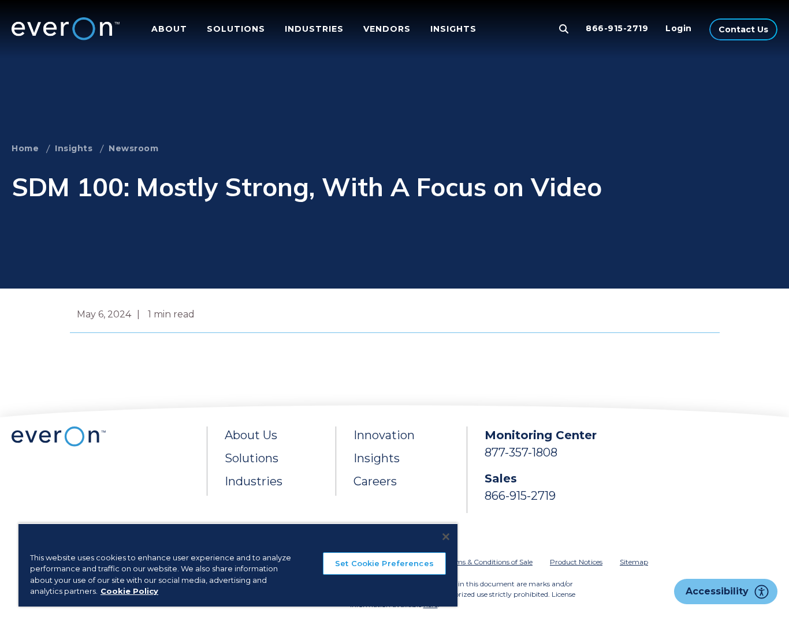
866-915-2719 (617, 28)
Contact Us (744, 29)
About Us (251, 435)
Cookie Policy (129, 591)
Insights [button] (453, 29)
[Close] (445, 536)
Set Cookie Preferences (384, 563)
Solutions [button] (236, 29)
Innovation (384, 435)
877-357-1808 (521, 452)
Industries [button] (314, 29)
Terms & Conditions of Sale (489, 561)
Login (678, 28)
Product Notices (576, 561)
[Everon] (63, 28)
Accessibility (717, 591)
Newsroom (133, 148)
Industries (253, 481)
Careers (375, 481)
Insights (73, 148)
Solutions (251, 458)
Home (25, 148)
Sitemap (634, 561)
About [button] (169, 29)
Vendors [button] (387, 29)
